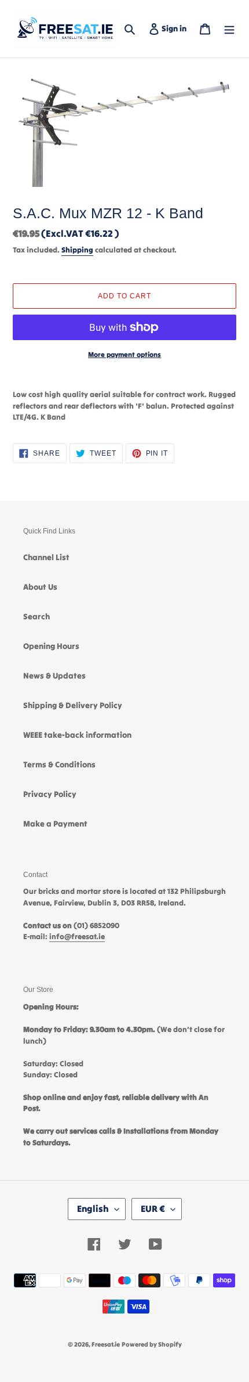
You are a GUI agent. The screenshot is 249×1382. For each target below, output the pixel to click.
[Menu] (229, 29)
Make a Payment (55, 823)
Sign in (176, 28)
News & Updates (54, 675)
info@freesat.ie (77, 936)
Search (36, 616)
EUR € (153, 1208)
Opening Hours (51, 646)
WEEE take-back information (77, 735)
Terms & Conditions (59, 764)
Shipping (77, 250)
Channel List (46, 557)
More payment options (124, 354)
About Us (40, 587)
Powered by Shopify (152, 1344)
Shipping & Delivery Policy (72, 705)
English (93, 1208)
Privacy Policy (49, 794)
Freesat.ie (105, 1344)
